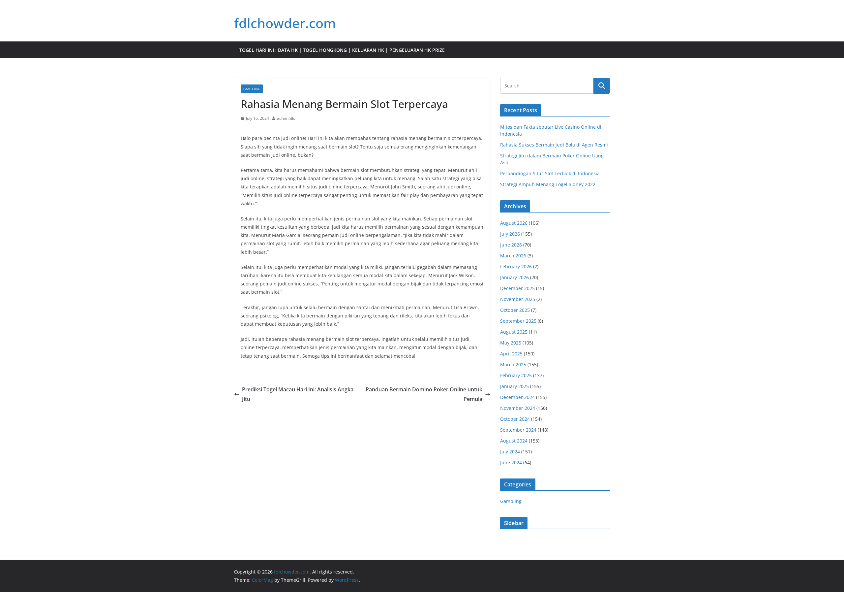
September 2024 (518, 430)
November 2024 (517, 408)
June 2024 (511, 462)
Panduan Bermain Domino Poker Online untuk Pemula (424, 394)
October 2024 (515, 419)
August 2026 (514, 223)
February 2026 (516, 266)
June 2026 (511, 245)
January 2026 (514, 277)
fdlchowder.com (285, 23)
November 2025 (517, 299)
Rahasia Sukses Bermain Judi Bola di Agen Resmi (554, 145)
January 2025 (514, 386)
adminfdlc (286, 118)
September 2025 (518, 321)
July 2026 (510, 234)
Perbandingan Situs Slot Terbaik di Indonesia (550, 173)
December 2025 (517, 288)
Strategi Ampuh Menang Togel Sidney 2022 (547, 184)
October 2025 (515, 310)
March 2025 (513, 364)
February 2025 (516, 375)
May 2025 (510, 343)
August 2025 (514, 332)
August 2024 (514, 441)
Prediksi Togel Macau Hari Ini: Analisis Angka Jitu (297, 394)
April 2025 (511, 353)
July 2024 (510, 451)
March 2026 (513, 255)
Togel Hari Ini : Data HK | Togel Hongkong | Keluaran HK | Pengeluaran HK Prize (342, 50)
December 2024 (517, 397)
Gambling (251, 88)
